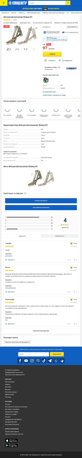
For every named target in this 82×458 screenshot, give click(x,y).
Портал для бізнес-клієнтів (14, 434)
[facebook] (20, 360)
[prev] (72, 101)
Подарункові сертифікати (13, 419)
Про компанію (10, 382)
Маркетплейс (9, 394)
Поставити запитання (41, 207)
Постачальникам (11, 392)
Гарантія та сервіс (11, 414)
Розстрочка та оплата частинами (16, 407)
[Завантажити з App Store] (11, 440)
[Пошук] (67, 3)
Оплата (7, 404)
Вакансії (8, 389)
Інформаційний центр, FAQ (14, 372)
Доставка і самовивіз (12, 409)
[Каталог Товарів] (3, 3)
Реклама (8, 397)
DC (61, 85)
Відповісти (11, 260)
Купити (52, 54)
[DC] (48, 80)
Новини (7, 384)
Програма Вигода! (11, 422)
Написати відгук (41, 200)
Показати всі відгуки (41, 331)
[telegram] (50, 360)
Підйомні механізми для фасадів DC (17, 342)
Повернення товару (11, 412)
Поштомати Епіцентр (12, 424)
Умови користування (12, 431)
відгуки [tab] (21, 236)
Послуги (7, 417)
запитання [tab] (58, 236)
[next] (77, 101)
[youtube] (26, 360)
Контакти (8, 387)
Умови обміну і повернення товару (54, 95)
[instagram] (32, 360)
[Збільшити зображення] (36, 28)
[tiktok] (44, 360)
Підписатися (57, 354)
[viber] (38, 360)
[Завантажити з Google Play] (11, 445)
